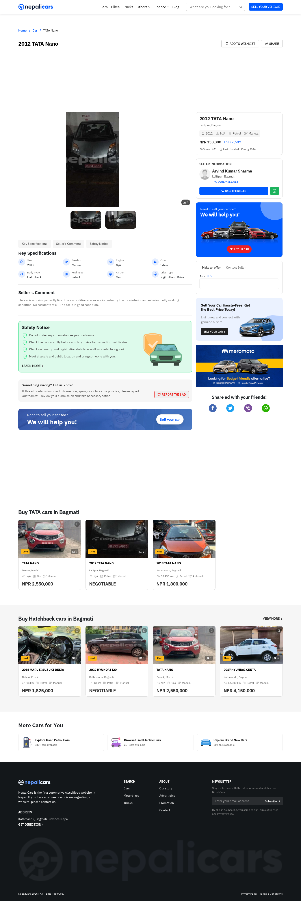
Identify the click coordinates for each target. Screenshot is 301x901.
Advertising (167, 796)
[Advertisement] (84, 78)
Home (22, 30)
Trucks (128, 7)
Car (35, 30)
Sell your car (170, 419)
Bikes (115, 7)
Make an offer (211, 267)
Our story (165, 788)
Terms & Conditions (271, 893)
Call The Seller (235, 191)
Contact (164, 810)
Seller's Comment (68, 244)
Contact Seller (236, 267)
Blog (175, 7)
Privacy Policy (249, 893)
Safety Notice (99, 244)
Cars (104, 7)
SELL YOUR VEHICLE (265, 7)
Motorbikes (131, 796)
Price (202, 276)
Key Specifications (34, 244)
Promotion (166, 803)
